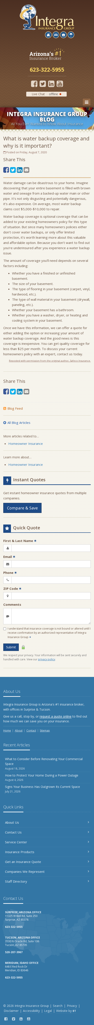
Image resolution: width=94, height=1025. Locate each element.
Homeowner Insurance (25, 443)
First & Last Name (20, 540)
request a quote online (55, 716)
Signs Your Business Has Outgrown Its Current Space (42, 789)
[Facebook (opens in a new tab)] (34, 84)
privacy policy (46, 659)
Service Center (16, 842)
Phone (10, 572)
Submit (11, 647)
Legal (48, 1011)
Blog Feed (15, 408)
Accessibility (31, 1011)
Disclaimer (11, 1011)
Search (58, 1006)
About (19, 730)
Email (9, 556)
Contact (31, 730)
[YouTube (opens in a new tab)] (60, 84)
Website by (66, 1011)
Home (7, 730)
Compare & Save (22, 508)
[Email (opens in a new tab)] (26, 169)
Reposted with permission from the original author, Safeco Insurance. (50, 360)
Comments (12, 604)
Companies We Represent (25, 871)
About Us (12, 822)
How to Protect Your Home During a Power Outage (41, 777)
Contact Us (13, 832)
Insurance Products (19, 852)
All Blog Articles (18, 422)
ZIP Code (12, 588)
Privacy (72, 1006)
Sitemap (45, 730)
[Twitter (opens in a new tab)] (43, 84)
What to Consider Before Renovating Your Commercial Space (44, 763)
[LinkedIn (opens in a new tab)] (51, 84)
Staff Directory (16, 881)
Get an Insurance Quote (23, 861)
